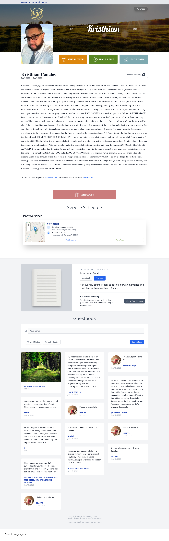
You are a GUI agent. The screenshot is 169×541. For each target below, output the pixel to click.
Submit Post (137, 342)
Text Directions (71, 240)
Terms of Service (91, 518)
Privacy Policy (77, 518)
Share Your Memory (134, 301)
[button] (35, 229)
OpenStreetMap (87, 522)
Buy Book (99, 278)
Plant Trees (120, 240)
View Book (86, 278)
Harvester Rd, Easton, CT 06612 (65, 235)
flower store (88, 177)
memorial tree (51, 177)
